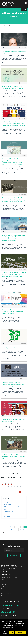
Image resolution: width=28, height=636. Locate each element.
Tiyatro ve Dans (8, 511)
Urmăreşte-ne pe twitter (11, 605)
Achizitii (3, 591)
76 (20, 529)
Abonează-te (14, 555)
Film (5, 514)
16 (8, 529)
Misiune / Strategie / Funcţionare (9, 577)
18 (14, 529)
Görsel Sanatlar (8, 504)
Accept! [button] (20, 632)
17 (11, 529)
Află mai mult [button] (9, 627)
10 (16, 526)
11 (19, 526)
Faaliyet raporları (5, 584)
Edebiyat (6, 502)
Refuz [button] (11, 632)
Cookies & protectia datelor (7, 598)
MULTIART (7, 516)
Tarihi (2, 586)
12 (22, 526)
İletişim (3, 595)
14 (2, 529)
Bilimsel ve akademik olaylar (12, 506)
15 (5, 529)
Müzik (5, 509)
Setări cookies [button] (5, 632)
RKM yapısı (3, 581)
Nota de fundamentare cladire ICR (9, 593)
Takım (2, 579)
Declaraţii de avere (5, 588)
